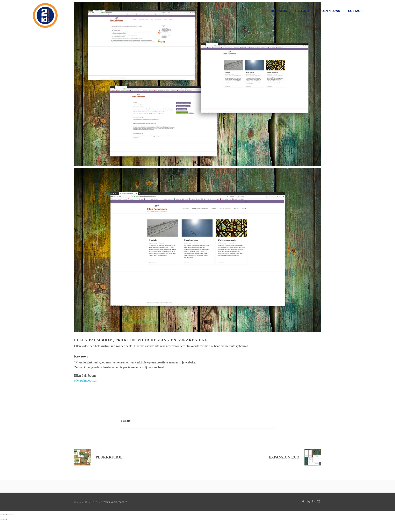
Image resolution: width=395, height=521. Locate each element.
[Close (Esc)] (1, 514)
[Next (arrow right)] (5, 519)
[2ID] (45, 15)
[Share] (5, 514)
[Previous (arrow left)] (1, 519)
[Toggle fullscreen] (8, 514)
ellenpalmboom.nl (85, 380)
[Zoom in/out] (11, 514)
